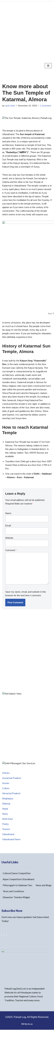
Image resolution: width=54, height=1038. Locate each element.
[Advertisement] (27, 29)
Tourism (6, 829)
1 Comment (45, 106)
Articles (6, 773)
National (6, 803)
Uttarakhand (8, 834)
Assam (5, 783)
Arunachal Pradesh (11, 778)
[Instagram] (6, 934)
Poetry (5, 824)
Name (8, 513)
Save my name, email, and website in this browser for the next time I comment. (25, 594)
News (5, 814)
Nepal (5, 808)
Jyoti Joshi (10, 106)
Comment (10, 550)
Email (8, 525)
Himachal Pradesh (11, 793)
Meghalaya (7, 798)
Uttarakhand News (11, 839)
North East (7, 819)
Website (9, 538)
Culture (5, 788)
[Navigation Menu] (48, 65)
